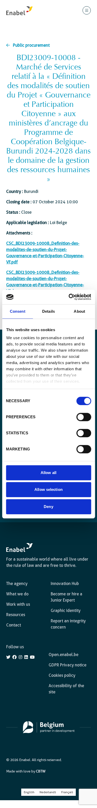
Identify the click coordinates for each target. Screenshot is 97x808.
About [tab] (79, 311)
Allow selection (48, 489)
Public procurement (31, 45)
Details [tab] (48, 311)
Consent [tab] (17, 311)
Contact (13, 625)
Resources (15, 614)
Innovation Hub (65, 583)
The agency (16, 583)
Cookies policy (62, 675)
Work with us (18, 604)
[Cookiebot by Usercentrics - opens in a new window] (69, 297)
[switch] (83, 417)
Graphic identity (65, 610)
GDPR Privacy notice (67, 665)
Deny (48, 506)
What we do (17, 593)
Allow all (48, 472)
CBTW (41, 771)
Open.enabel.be (63, 654)
